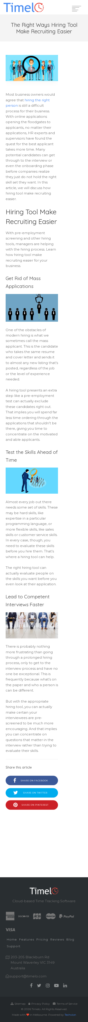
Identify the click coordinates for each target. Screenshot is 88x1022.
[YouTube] (56, 985)
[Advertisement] (32, 836)
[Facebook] (31, 985)
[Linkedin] (65, 985)
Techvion (70, 1014)
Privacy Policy (40, 1003)
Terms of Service (66, 1003)
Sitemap (19, 1003)
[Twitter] (39, 985)
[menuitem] (12, 939)
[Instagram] (48, 985)
